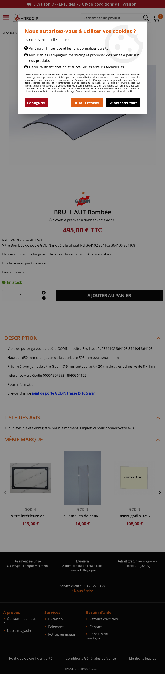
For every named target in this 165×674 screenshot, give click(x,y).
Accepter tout (125, 102)
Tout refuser (88, 102)
